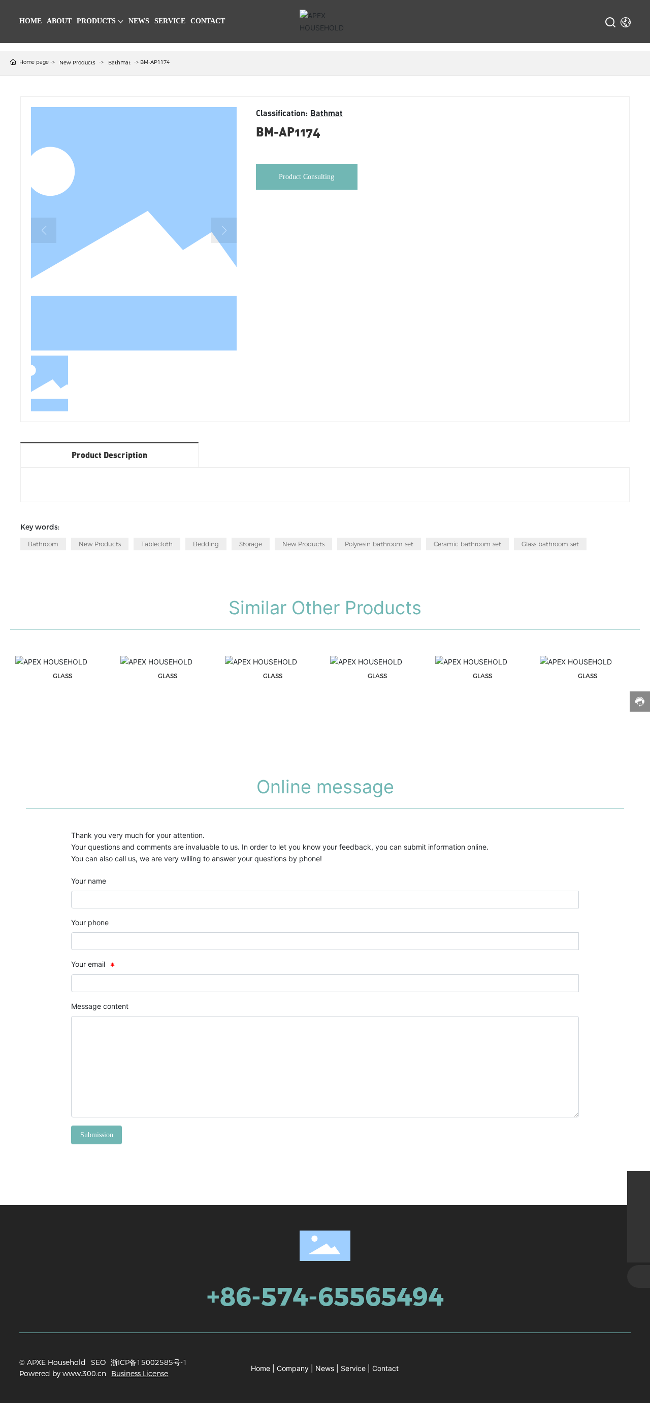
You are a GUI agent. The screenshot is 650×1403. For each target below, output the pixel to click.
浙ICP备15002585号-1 (149, 1362)
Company (293, 1368)
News (324, 1368)
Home (260, 1368)
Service (353, 1368)
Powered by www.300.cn (62, 1373)
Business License (139, 1373)
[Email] (638, 1205)
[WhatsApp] (638, 1182)
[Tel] (638, 1228)
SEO (98, 1362)
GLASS (62, 676)
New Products (77, 62)
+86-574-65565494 (325, 1296)
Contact (385, 1368)
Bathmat (119, 62)
